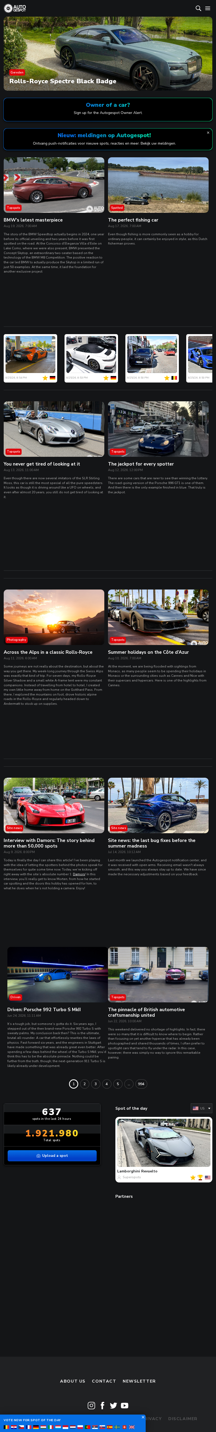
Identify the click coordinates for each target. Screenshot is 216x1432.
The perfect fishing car (133, 220)
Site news (14, 828)
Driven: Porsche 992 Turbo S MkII (44, 1009)
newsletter (139, 1381)
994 (141, 1083)
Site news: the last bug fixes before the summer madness (151, 843)
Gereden (17, 72)
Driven (16, 997)
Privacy (151, 1419)
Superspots (132, 1177)
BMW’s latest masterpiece (33, 220)
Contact (104, 1381)
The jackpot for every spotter (141, 464)
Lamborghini (128, 1171)
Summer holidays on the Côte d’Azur (148, 652)
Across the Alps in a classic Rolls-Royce (48, 652)
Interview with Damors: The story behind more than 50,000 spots (49, 843)
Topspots (13, 208)
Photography (16, 640)
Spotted (117, 208)
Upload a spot (55, 1155)
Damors (79, 874)
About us (73, 1381)
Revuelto (149, 1171)
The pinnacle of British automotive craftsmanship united (146, 1012)
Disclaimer (183, 1419)
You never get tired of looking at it (42, 464)
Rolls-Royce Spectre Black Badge (62, 81)
